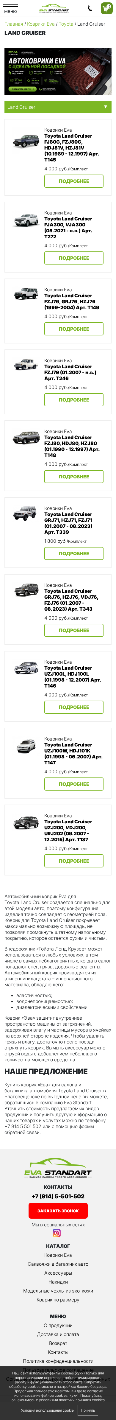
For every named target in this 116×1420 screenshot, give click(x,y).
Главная (13, 24)
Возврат (58, 1343)
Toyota (66, 24)
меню (10, 11)
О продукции (58, 1325)
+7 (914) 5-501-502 (58, 1196)
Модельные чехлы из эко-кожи (58, 1291)
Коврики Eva (41, 24)
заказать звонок (58, 1211)
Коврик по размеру (58, 1300)
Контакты (58, 1352)
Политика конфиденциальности (58, 1361)
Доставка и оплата (58, 1334)
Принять (88, 1410)
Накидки (58, 1282)
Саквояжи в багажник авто (58, 1264)
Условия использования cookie (47, 1410)
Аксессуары (58, 1273)
